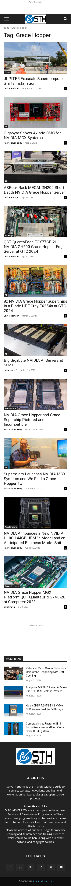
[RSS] (30, 867)
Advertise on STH (35, 806)
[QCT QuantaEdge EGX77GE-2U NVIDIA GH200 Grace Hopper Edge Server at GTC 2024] (35, 221)
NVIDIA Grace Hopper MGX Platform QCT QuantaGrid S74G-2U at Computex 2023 (35, 597)
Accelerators (11, 527)
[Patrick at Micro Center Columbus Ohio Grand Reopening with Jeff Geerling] (13, 673)
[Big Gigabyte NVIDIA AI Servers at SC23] (35, 340)
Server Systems (12, 586)
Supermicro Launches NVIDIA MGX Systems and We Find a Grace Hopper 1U (35, 479)
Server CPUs (10, 408)
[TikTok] (40, 867)
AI (6, 126)
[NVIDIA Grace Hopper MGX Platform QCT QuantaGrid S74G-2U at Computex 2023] (35, 572)
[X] (51, 867)
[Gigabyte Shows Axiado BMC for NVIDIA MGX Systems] (35, 113)
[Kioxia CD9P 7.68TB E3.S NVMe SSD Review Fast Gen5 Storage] (13, 710)
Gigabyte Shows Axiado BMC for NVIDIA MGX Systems (32, 135)
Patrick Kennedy (13, 142)
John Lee (8, 370)
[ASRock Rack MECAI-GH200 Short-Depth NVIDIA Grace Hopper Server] (35, 167)
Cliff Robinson (11, 88)
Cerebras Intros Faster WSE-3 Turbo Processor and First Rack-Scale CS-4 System (45, 727)
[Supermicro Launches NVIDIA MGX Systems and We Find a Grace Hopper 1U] (35, 454)
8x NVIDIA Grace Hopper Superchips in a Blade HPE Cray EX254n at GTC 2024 (35, 306)
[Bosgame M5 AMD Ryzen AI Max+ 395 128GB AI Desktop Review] (13, 692)
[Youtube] (61, 867)
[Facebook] (10, 867)
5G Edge (9, 235)
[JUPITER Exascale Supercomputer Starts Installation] (35, 58)
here (35, 838)
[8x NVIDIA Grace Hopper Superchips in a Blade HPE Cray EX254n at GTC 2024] (35, 281)
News (7, 72)
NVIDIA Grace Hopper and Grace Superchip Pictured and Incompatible (32, 420)
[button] (6, 19)
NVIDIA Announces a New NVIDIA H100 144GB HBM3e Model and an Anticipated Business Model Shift (34, 538)
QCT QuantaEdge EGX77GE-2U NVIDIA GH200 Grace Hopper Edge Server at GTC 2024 (34, 247)
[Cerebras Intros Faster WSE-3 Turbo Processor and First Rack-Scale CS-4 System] (13, 728)
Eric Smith (9, 606)
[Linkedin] (20, 867)
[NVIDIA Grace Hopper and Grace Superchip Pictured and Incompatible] (35, 394)
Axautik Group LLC (43, 881)
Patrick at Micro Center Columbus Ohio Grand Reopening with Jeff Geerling (46, 672)
